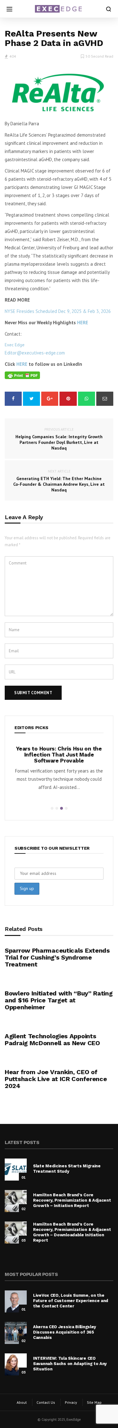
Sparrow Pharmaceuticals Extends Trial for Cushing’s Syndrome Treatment (57, 957)
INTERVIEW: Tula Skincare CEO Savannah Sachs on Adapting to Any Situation (70, 1363)
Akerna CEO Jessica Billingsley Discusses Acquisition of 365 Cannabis (64, 1332)
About (22, 1402)
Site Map (94, 1402)
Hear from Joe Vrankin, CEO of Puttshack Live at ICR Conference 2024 (56, 1079)
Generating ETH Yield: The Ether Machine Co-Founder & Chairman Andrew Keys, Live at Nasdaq (59, 481)
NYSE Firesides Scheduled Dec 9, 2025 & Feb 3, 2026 (58, 311)
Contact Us (46, 1402)
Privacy (71, 1402)
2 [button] (56, 808)
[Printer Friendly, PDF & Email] (22, 375)
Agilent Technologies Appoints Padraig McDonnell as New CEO (52, 1039)
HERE (82, 323)
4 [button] (66, 808)
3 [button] (61, 808)
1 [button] (52, 808)
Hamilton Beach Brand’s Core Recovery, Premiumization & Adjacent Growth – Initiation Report (72, 1200)
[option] (59, 770)
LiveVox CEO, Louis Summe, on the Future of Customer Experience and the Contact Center (70, 1300)
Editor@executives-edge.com (35, 353)
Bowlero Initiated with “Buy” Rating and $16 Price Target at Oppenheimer (59, 1000)
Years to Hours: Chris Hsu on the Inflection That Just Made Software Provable (59, 754)
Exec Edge (15, 345)
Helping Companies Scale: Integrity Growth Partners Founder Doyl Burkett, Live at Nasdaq (59, 439)
